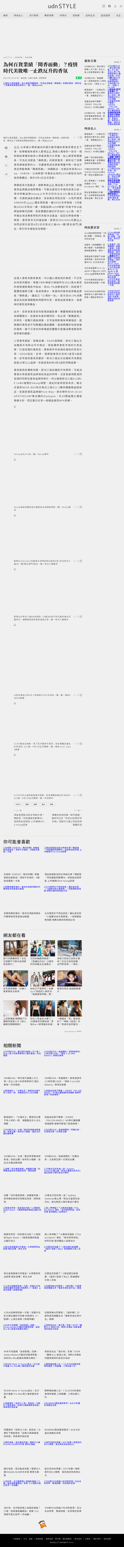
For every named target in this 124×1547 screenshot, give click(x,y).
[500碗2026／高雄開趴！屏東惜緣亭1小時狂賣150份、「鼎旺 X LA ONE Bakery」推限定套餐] (63, 1063)
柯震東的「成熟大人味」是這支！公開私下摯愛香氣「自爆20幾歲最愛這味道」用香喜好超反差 (22, 1433)
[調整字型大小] (6, 174)
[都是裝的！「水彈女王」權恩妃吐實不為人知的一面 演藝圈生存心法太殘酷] (22, 1102)
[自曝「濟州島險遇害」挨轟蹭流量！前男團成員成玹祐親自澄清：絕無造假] (22, 1180)
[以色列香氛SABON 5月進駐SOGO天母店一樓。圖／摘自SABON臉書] (48, 658)
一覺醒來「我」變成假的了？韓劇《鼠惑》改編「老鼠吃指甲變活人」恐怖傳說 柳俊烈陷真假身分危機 (69, 1021)
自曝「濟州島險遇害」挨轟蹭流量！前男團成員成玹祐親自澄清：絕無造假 (22, 1198)
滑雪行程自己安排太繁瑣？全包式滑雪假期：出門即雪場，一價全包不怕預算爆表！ (68, 961)
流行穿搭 (33, 15)
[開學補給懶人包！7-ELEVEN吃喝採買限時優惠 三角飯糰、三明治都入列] (63, 1375)
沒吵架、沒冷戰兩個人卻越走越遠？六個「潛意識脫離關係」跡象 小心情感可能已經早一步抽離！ (22, 1511)
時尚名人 (18, 15)
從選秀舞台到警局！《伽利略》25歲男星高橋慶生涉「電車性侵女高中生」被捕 (63, 1315)
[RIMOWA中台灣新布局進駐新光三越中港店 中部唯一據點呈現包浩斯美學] (114, 294)
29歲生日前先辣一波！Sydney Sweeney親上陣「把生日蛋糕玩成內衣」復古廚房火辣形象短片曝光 (62, 1198)
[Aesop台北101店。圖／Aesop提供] (48, 428)
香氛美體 (28, 57)
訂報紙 (87, 1539)
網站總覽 (107, 1539)
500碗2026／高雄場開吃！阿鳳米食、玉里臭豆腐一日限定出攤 (62, 1157)
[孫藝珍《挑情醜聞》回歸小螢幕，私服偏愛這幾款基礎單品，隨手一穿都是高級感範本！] (114, 247)
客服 (31, 1539)
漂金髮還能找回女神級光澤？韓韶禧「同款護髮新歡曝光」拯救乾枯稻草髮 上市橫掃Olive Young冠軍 (63, 877)
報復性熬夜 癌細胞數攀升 (69, 990)
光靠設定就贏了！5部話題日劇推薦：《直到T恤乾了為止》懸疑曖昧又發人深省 (62, 1276)
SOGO (18, 804)
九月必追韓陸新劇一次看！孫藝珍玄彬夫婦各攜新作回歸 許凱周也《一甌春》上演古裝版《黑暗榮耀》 (22, 1315)
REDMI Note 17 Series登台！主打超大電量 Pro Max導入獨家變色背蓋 (21, 1394)
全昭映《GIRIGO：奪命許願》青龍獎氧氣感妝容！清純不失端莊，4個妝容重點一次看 (22, 877)
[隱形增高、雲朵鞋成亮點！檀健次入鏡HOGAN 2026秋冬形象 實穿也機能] (22, 1454)
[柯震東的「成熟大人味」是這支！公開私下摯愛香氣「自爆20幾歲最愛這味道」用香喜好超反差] (22, 1414)
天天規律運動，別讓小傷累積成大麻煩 (14, 990)
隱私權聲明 (67, 1539)
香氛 (51, 804)
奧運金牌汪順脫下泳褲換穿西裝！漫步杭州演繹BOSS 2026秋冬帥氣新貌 (95, 260)
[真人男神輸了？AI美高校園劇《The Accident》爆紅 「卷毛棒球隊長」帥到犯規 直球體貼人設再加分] (63, 1219)
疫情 (27, 804)
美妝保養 (49, 15)
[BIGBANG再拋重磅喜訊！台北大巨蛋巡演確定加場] (63, 1414)
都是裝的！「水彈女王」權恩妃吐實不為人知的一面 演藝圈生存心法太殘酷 (22, 1120)
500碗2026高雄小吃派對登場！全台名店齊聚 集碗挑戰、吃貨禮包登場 (63, 1509)
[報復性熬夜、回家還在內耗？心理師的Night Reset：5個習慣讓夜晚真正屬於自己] (22, 1219)
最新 (5, 15)
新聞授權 (39, 1539)
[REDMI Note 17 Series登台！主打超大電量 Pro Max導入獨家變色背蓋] (22, 1375)
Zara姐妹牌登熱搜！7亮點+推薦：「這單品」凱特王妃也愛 (95, 235)
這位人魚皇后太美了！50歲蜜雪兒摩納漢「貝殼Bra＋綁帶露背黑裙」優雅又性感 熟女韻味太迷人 (42, 1021)
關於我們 (97, 1539)
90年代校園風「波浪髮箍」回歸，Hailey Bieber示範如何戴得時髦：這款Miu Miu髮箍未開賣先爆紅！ (21, 1354)
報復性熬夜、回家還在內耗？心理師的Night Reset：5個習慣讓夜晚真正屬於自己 (22, 1237)
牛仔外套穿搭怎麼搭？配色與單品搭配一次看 (94, 281)
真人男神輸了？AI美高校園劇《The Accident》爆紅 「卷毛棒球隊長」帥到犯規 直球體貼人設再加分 (63, 1237)
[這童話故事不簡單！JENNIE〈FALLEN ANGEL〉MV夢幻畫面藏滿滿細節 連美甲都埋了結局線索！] (63, 1102)
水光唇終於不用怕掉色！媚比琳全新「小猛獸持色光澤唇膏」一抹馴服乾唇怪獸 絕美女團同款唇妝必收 (63, 916)
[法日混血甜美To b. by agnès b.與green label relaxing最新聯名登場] (114, 270)
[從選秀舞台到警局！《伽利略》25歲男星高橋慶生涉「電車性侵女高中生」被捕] (63, 1297)
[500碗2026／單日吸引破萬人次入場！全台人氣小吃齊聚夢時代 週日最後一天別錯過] (22, 1063)
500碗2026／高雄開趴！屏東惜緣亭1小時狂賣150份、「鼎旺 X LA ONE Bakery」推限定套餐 (63, 1081)
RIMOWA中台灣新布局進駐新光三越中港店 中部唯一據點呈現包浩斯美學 (95, 295)
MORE (116, 62)
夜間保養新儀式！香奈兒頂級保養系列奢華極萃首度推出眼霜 (22, 915)
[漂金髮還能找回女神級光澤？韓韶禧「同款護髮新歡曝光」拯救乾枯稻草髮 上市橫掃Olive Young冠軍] (63, 859)
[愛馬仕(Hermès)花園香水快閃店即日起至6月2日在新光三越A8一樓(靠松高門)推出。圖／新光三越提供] (48, 536)
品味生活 (90, 15)
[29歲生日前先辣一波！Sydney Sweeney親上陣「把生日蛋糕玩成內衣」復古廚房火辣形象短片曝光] (63, 1180)
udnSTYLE (7, 57)
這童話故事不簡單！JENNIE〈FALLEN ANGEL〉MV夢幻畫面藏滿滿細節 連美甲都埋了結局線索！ (62, 1120)
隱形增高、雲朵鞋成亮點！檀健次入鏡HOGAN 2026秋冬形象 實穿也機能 (22, 1472)
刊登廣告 (16, 1539)
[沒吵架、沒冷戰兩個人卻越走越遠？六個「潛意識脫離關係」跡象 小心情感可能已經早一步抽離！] (22, 1493)
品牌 (35, 804)
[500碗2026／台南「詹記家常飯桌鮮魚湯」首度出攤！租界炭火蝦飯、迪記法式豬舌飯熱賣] (22, 1141)
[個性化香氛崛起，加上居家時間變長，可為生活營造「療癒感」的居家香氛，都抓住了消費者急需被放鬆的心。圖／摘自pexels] (42, 108)
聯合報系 (78, 1539)
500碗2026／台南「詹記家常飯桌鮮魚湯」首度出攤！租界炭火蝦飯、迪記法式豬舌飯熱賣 (22, 1159)
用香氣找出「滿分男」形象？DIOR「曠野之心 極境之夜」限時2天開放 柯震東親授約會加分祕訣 (63, 1354)
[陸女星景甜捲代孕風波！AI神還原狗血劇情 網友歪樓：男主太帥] (22, 1258)
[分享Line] (6, 156)
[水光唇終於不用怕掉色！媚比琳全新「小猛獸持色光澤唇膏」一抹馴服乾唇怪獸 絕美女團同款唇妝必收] (63, 898)
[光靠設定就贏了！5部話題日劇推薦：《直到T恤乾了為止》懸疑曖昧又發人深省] (63, 1258)
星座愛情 (105, 15)
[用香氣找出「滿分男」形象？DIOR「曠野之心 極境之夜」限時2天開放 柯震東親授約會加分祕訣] (63, 1336)
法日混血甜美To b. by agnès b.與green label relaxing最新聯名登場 (95, 270)
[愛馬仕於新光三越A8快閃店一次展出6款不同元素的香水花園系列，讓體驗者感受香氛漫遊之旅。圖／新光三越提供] (48, 591)
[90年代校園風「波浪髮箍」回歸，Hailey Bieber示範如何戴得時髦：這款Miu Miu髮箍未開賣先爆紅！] (22, 1336)
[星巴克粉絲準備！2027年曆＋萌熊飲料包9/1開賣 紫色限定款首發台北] (63, 1454)
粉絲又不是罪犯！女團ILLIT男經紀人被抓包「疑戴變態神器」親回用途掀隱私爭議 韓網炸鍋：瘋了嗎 (42, 991)
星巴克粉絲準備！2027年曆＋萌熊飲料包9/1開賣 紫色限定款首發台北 (62, 1472)
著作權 (58, 1539)
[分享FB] (6, 148)
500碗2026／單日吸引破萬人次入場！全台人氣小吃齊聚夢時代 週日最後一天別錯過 (21, 1081)
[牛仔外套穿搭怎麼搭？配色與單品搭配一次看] (114, 282)
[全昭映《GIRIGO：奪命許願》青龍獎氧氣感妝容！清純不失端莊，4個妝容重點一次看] (22, 859)
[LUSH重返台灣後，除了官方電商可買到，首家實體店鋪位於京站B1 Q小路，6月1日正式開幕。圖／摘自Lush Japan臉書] (48, 721)
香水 (43, 804)
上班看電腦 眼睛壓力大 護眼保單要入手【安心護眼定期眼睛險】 (15, 1021)
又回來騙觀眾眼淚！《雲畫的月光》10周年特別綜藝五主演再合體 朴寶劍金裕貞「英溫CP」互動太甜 (42, 961)
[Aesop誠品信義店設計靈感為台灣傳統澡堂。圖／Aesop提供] (48, 481)
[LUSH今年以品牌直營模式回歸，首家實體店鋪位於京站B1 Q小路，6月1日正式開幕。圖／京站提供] (48, 773)
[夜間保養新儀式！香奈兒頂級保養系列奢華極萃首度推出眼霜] (22, 898)
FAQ (25, 1539)
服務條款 (49, 1539)
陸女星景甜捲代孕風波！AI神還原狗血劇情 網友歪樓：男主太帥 (22, 1275)
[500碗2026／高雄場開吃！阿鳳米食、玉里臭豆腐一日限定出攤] (63, 1141)
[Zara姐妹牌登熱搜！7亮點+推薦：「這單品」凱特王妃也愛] (114, 235)
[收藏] (6, 165)
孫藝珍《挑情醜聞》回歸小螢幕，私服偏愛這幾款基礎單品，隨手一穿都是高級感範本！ (94, 249)
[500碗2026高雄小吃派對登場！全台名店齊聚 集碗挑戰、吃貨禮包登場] (63, 1493)
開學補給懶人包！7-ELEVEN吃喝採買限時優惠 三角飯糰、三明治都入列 (63, 1394)
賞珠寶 (76, 15)
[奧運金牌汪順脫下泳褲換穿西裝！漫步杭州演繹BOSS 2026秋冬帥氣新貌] (114, 259)
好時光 (63, 15)
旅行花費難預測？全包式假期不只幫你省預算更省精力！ (14, 961)
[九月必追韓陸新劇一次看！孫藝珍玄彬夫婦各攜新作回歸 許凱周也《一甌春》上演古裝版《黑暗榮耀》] (22, 1297)
